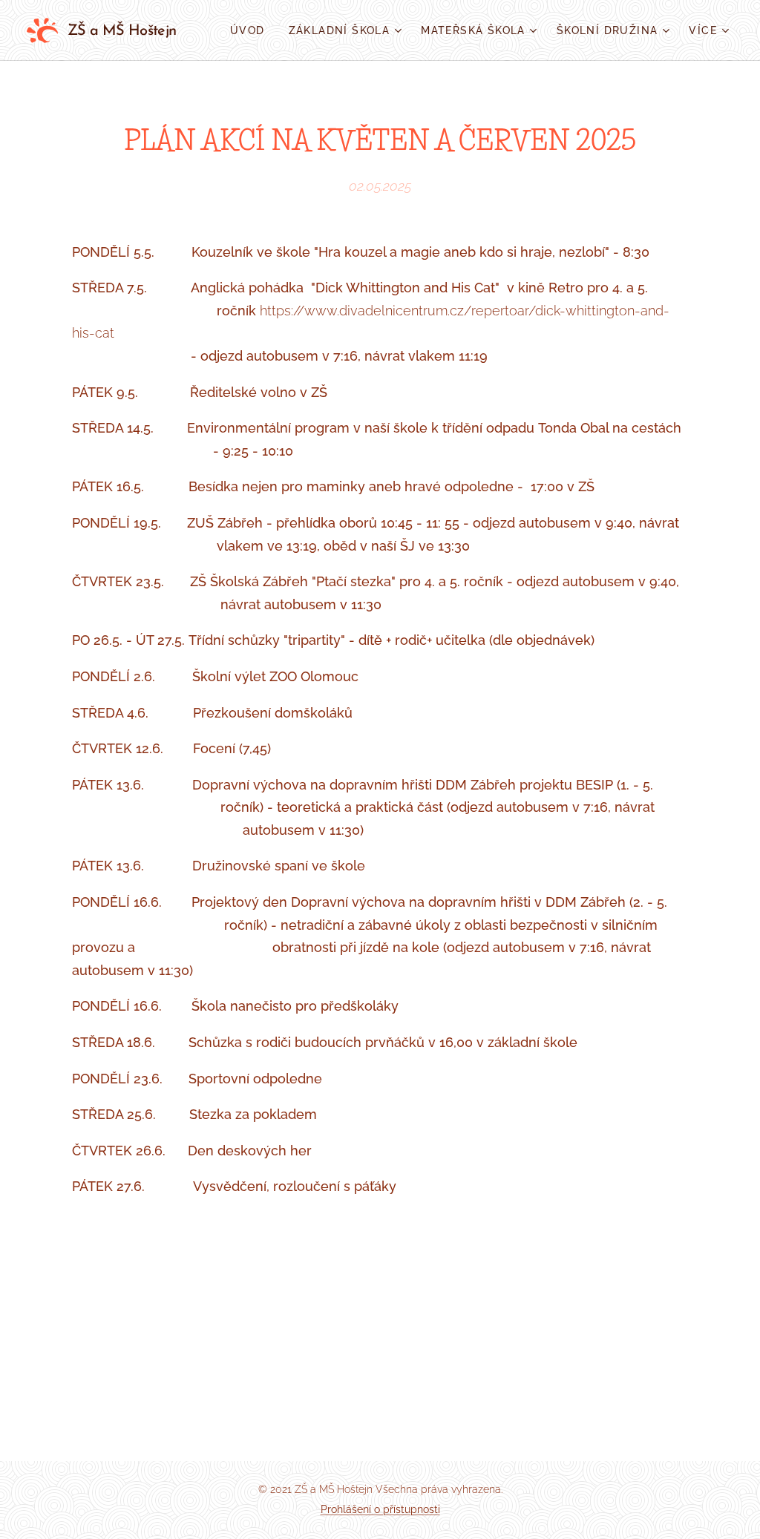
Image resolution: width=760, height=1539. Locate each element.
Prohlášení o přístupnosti (380, 1509)
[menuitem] (251, 30)
